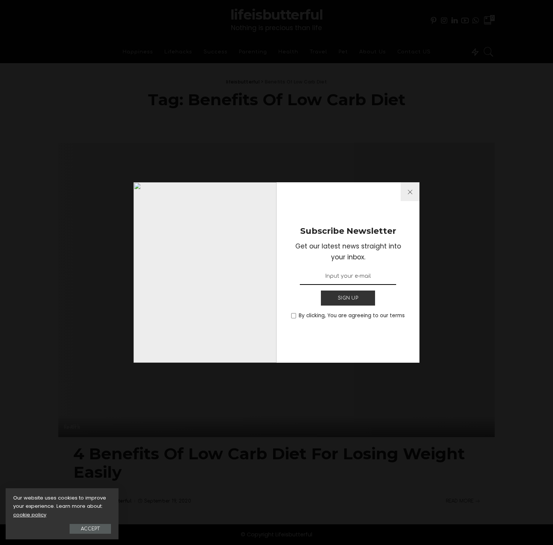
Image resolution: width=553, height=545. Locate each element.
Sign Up (348, 298)
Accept (90, 528)
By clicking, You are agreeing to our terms (352, 315)
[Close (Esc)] (410, 191)
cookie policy (29, 514)
